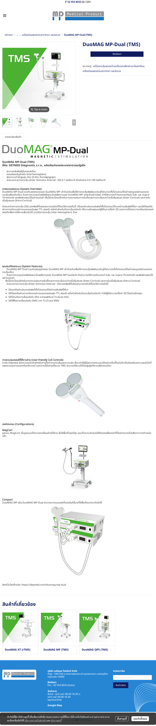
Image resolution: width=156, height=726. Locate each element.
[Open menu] (5, 16)
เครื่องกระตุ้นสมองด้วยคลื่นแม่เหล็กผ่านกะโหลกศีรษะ (119, 66)
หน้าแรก (9, 35)
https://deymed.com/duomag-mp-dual (43, 585)
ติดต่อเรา (117, 54)
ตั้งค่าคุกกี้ (122, 718)
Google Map (55, 705)
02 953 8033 (60, 685)
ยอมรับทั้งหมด (140, 718)
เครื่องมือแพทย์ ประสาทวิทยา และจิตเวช (41, 35)
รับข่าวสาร (121, 685)
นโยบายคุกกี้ (56, 720)
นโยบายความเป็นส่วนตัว (35, 720)
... (17, 35)
